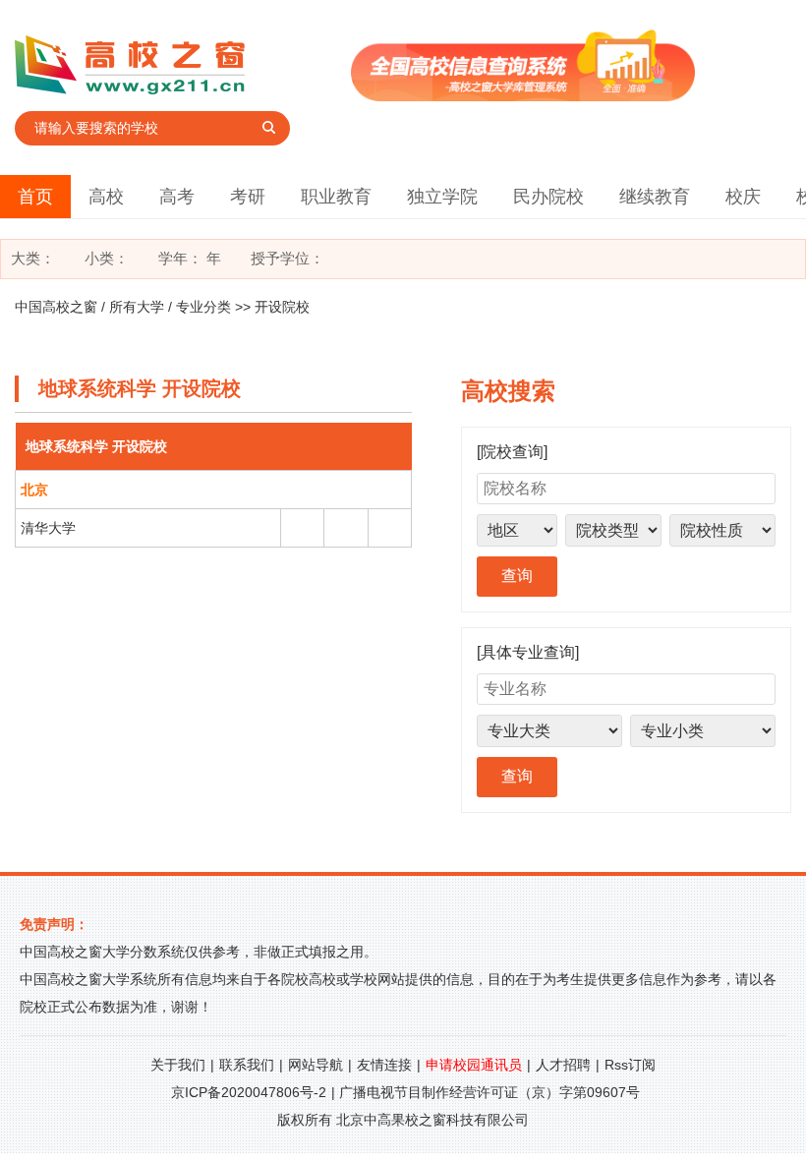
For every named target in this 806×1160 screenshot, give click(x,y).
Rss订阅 (630, 1065)
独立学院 (442, 196)
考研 (247, 196)
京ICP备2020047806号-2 (248, 1092)
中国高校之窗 (56, 307)
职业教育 (336, 196)
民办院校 (548, 196)
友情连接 (384, 1065)
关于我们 (177, 1065)
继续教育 (654, 196)
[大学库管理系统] (523, 95)
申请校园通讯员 (474, 1065)
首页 (35, 196)
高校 (106, 196)
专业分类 (203, 307)
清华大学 (48, 528)
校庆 (743, 196)
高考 (177, 196)
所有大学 (136, 307)
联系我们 (246, 1065)
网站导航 (315, 1065)
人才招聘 (563, 1065)
